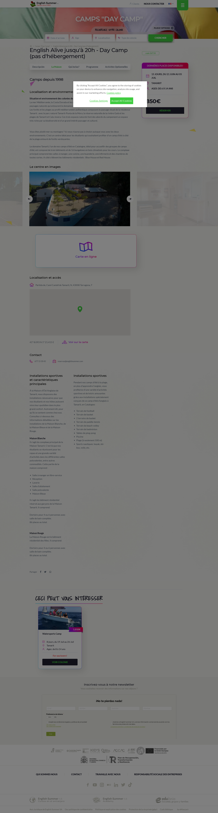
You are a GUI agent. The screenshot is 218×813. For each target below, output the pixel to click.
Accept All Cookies (121, 100)
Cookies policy (114, 92)
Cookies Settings (99, 100)
